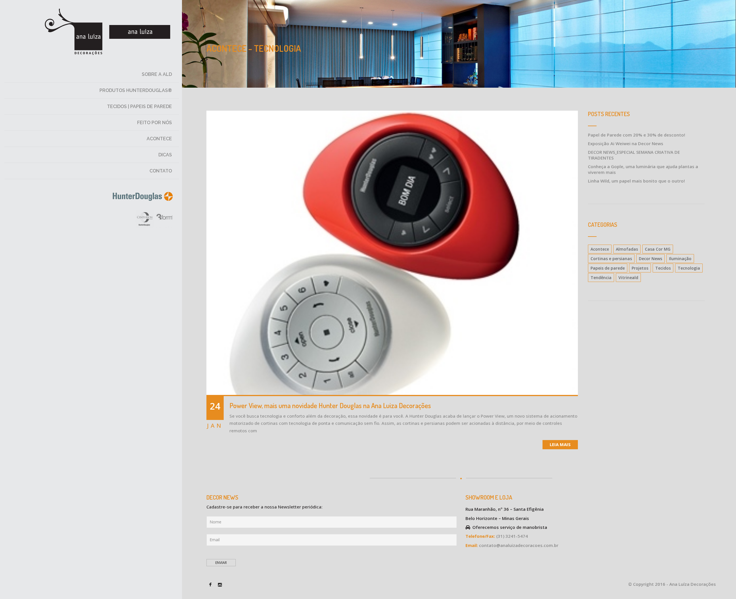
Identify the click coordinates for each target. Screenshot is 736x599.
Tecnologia (689, 268)
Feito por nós (154, 122)
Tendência (601, 277)
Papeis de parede (608, 268)
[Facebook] (210, 584)
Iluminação (680, 258)
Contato (161, 171)
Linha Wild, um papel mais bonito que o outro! (636, 181)
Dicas (165, 155)
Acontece (159, 138)
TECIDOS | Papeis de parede (139, 106)
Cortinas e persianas (611, 258)
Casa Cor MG (657, 249)
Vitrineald (628, 277)
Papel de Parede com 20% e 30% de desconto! (636, 135)
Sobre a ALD (157, 74)
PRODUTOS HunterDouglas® (135, 90)
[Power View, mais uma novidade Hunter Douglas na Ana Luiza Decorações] (392, 253)
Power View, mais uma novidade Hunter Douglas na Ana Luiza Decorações (330, 405)
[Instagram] (220, 584)
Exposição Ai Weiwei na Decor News (625, 143)
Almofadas (627, 249)
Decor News (650, 258)
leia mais (560, 444)
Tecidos (663, 268)
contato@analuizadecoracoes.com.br (518, 545)
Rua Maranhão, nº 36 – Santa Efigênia (504, 509)
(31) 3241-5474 (512, 536)
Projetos (640, 268)
